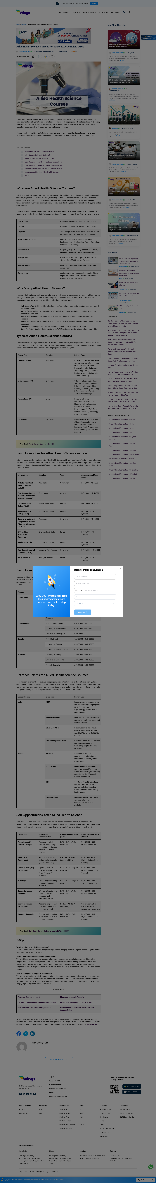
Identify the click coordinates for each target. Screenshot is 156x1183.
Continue (82, 612)
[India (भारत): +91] (76, 590)
